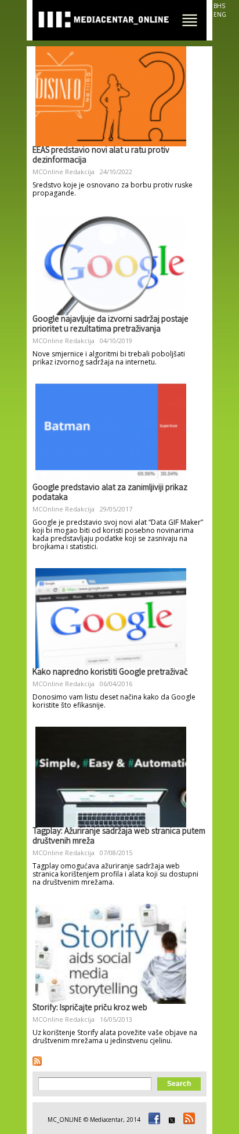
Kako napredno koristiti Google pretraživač (110, 673)
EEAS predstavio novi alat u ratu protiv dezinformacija (100, 156)
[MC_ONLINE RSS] (187, 1119)
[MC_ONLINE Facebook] (152, 1119)
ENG (219, 14)
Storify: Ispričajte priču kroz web (89, 1008)
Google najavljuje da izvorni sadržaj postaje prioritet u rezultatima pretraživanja (110, 325)
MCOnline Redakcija (63, 171)
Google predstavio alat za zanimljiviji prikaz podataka (109, 493)
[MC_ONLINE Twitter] (170, 1119)
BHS (219, 6)
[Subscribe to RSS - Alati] (37, 1061)
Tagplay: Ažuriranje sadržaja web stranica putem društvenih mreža (118, 837)
